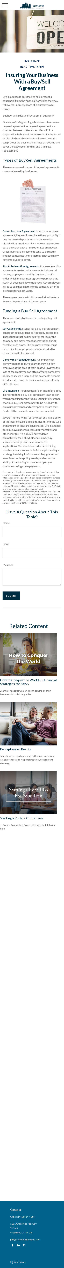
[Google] (24, 1245)
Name (6, 522)
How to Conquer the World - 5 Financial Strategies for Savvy (28, 682)
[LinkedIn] (18, 1245)
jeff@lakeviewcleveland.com (25, 1239)
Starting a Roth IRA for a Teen (21, 818)
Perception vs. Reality (15, 749)
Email (6, 543)
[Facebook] (12, 1245)
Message (8, 564)
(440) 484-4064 (26, 1216)
